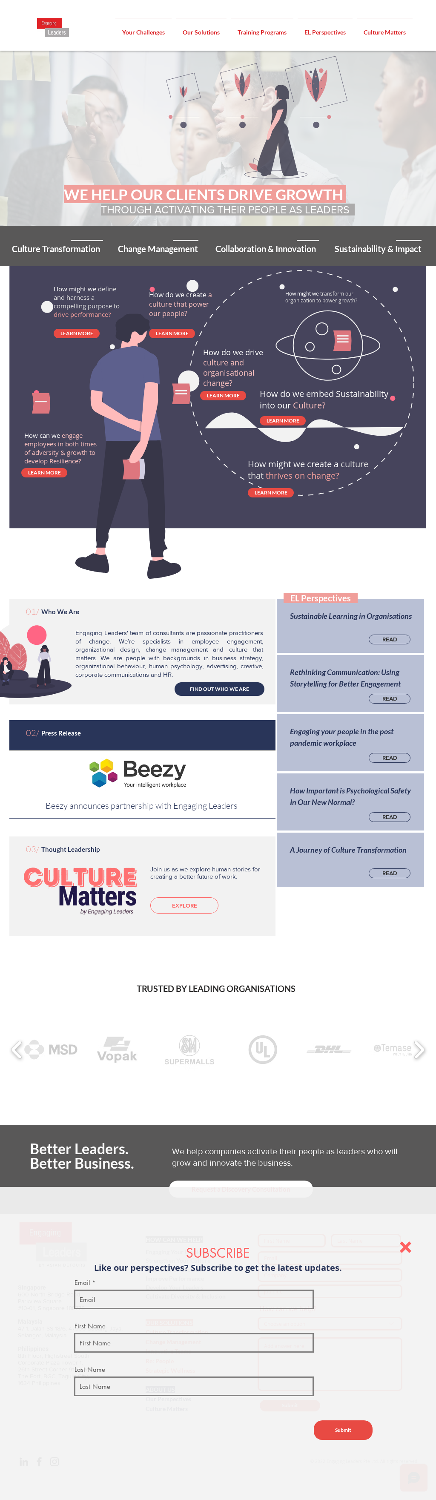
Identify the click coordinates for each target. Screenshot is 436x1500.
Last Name (90, 1369)
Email (82, 1282)
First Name (90, 1326)
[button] (405, 1247)
